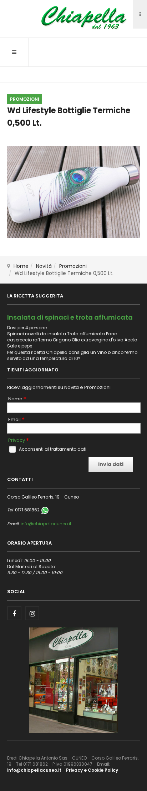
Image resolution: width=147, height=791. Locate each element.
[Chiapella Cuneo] (73, 18)
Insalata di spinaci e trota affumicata (70, 317)
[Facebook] (14, 613)
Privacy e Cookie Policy (92, 770)
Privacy (16, 440)
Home (21, 266)
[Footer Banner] (73, 680)
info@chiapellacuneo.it (46, 524)
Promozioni (73, 266)
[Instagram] (32, 613)
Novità (44, 266)
